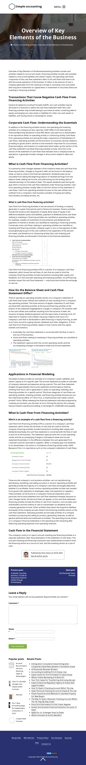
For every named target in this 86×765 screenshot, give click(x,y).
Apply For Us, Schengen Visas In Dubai (47, 712)
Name (11, 630)
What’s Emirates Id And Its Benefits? (46, 715)
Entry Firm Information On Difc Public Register (51, 704)
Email (12, 638)
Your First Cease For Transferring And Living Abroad (53, 680)
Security (68, 738)
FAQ (37, 743)
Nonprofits (16, 738)
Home (15, 45)
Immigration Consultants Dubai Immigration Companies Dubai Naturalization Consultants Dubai (53, 665)
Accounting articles (28, 45)
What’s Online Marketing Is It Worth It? (47, 677)
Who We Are (29, 738)
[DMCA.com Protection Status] (52, 753)
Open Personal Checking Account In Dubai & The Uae (53, 691)
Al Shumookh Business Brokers (44, 669)
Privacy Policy (42, 738)
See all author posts (39, 556)
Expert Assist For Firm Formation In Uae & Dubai (51, 674)
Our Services (56, 738)
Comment (14, 603)
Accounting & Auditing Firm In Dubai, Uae (49, 672)
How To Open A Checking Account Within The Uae (52, 688)
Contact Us (46, 744)
